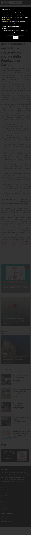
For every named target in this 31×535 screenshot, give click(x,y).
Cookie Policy (7, 19)
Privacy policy (10, 35)
